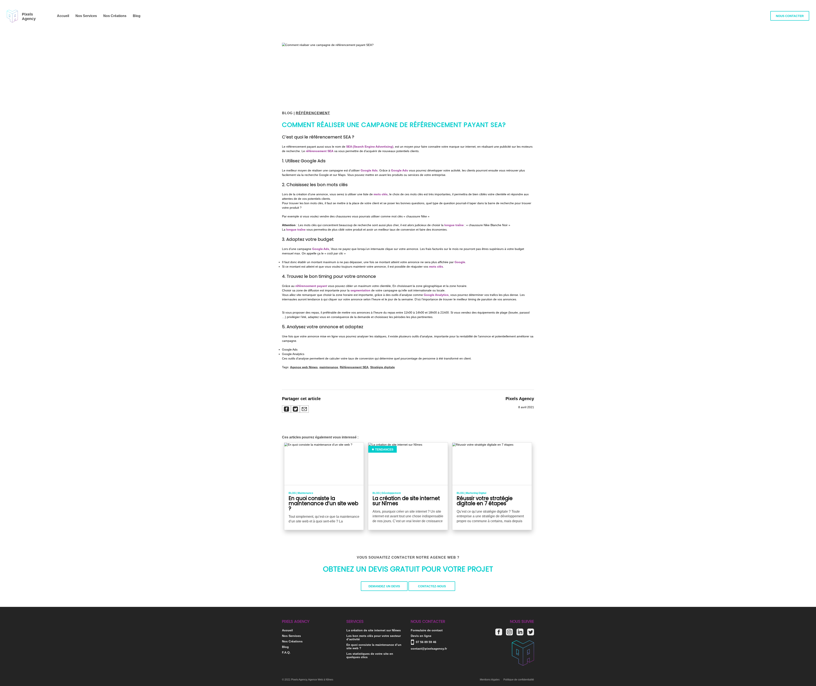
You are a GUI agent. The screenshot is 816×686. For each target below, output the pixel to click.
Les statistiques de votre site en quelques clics (369, 655)
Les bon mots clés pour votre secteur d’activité (373, 637)
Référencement (313, 113)
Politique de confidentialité (518, 679)
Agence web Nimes (304, 367)
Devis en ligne (421, 636)
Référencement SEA (354, 367)
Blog (136, 16)
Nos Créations (114, 16)
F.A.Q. (286, 652)
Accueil (63, 16)
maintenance (328, 367)
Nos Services (86, 16)
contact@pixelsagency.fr (429, 648)
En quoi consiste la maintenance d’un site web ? (373, 646)
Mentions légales (490, 679)
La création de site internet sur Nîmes (373, 630)
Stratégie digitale (382, 367)
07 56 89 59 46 (425, 642)
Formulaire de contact (427, 630)
